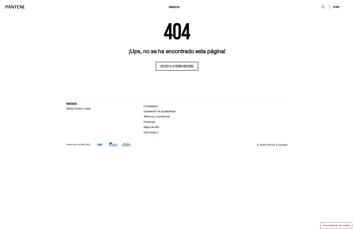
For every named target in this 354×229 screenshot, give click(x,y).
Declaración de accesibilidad (159, 111)
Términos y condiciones (157, 116)
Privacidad (149, 121)
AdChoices (149, 132)
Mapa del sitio (151, 127)
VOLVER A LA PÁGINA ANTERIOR (176, 66)
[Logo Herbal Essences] (126, 145)
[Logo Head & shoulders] (113, 145)
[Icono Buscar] (323, 7)
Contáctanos (151, 106)
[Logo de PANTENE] (15, 7)
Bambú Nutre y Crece (79, 108)
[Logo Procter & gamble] (100, 145)
